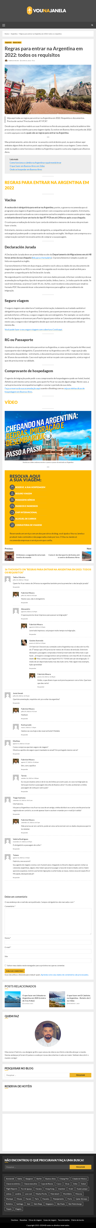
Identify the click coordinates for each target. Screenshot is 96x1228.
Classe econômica (13, 1184)
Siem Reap (38, 1204)
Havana (38, 1189)
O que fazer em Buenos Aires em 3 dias (27, 166)
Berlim (39, 1179)
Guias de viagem (49, 1220)
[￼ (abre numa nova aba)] (28, 495)
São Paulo (61, 1204)
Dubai (83, 1184)
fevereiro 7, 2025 (74, 1003)
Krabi (71, 1189)
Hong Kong (49, 1189)
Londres (18, 1194)
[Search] (92, 25)
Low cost (28, 1194)
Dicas (67, 1184)
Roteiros (9, 1204)
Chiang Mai (64, 1179)
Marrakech (54, 1194)
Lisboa (8, 1194)
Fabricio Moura (13, 60)
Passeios (45, 1199)
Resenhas (23, 1220)
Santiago (19, 1204)
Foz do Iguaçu (26, 1189)
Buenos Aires (17, 42)
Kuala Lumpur (82, 1189)
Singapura (50, 1204)
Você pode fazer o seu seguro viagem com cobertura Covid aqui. (34, 329)
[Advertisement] (45, 888)
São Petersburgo (75, 1204)
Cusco (58, 1184)
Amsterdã (10, 1179)
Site (6, 956)
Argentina (8, 42)
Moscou (78, 1194)
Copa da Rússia (47, 1184)
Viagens (18, 1209)
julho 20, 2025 (28, 1003)
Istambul (61, 1189)
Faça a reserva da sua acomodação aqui (22, 388)
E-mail (8, 947)
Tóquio (9, 1209)
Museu (19, 1199)
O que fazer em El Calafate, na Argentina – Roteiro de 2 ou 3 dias (78, 998)
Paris (37, 1199)
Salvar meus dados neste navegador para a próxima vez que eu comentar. (36, 965)
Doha (75, 1184)
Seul (28, 1204)
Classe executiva (30, 1184)
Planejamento (58, 1199)
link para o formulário (41, 257)
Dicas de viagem (35, 1220)
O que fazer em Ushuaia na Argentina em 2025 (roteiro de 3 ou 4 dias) (34, 998)
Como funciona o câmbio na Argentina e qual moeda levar (35, 162)
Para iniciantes (64, 1220)
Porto (69, 1199)
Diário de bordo (77, 1220)
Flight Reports (11, 1189)
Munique (9, 1199)
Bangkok (29, 1179)
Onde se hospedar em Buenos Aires (26, 169)
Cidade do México (79, 1179)
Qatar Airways (81, 1199)
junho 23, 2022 (26, 60)
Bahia (19, 1179)
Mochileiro (67, 1194)
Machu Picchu (41, 1194)
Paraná (28, 1199)
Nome (8, 938)
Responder (16, 587)
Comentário (10, 906)
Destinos (14, 1220)
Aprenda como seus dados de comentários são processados (64, 975)
